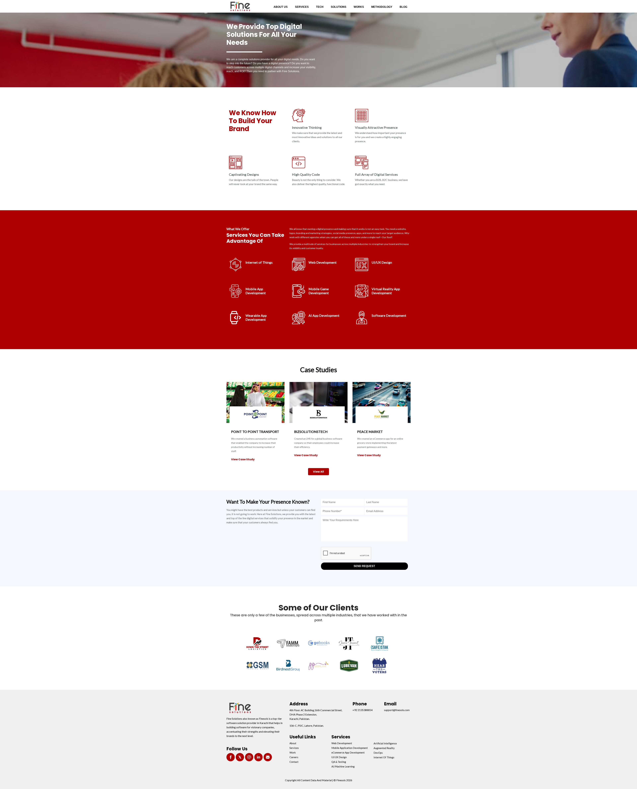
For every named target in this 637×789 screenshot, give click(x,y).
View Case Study (243, 459)
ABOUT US (281, 6)
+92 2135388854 (363, 710)
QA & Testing (338, 761)
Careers (293, 757)
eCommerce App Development (348, 752)
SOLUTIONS (338, 6)
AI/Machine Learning (343, 766)
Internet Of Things (384, 757)
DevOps (378, 752)
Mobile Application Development (349, 747)
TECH (319, 6)
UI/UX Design (339, 757)
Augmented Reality (384, 748)
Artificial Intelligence (385, 743)
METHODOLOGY (381, 6)
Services (294, 747)
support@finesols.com (397, 710)
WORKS (359, 6)
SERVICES (302, 6)
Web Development (341, 743)
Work (292, 752)
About (292, 743)
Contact (293, 761)
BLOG (403, 6)
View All (318, 472)
